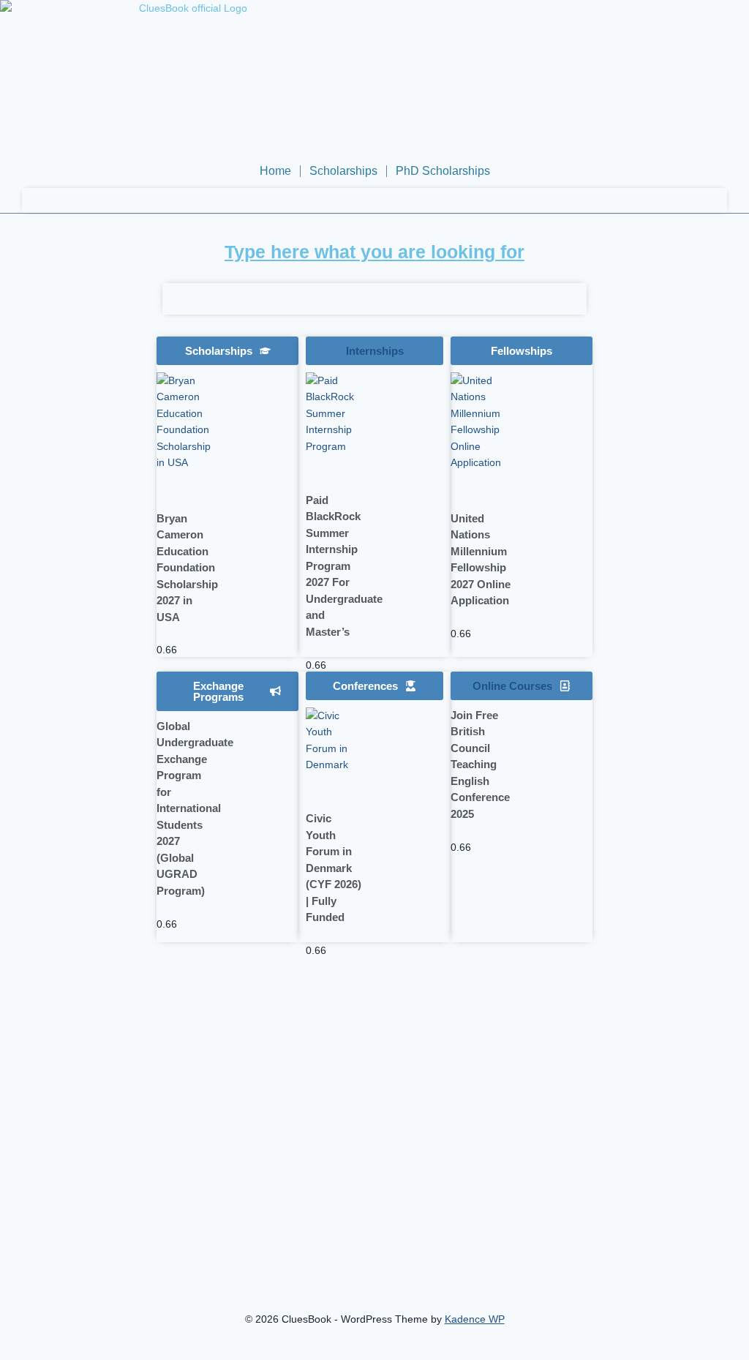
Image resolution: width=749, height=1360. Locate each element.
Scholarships (343, 171)
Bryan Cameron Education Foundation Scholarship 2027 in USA (187, 567)
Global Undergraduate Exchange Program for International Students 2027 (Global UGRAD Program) (195, 808)
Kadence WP (475, 1319)
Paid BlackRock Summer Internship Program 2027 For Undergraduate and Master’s (344, 566)
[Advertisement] (80, 606)
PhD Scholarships (443, 171)
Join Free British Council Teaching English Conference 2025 (480, 764)
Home (275, 171)
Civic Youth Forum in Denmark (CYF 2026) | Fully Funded (333, 867)
